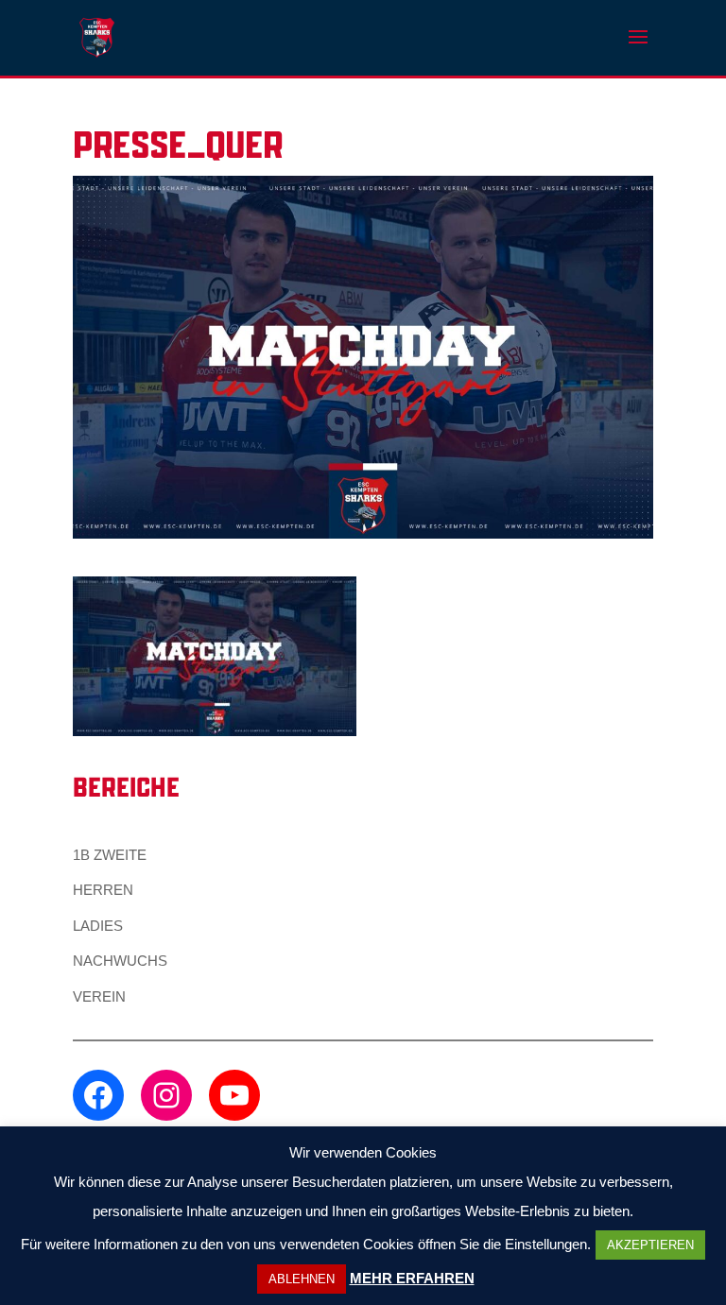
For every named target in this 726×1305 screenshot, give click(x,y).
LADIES (98, 926)
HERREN (103, 890)
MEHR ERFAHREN (412, 1278)
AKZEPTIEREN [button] (650, 1245)
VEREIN (99, 996)
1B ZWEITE (110, 855)
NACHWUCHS (120, 961)
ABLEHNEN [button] (301, 1279)
